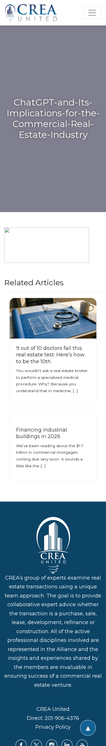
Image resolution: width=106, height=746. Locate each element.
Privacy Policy (53, 727)
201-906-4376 (62, 718)
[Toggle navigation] (92, 12)
